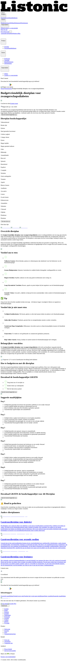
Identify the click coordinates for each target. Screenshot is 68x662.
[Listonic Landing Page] (34, 11)
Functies (3, 18)
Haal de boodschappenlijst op (8, 114)
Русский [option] (6, 623)
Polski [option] (6, 610)
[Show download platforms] (10, 32)
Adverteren (7, 641)
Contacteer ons (8, 643)
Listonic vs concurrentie (11, 28)
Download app (5, 31)
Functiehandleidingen (11, 18)
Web (11, 33)
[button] (3, 36)
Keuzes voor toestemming (8, 657)
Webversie (7, 629)
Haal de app (4, 29)
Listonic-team (14, 103)
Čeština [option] (6, 620)
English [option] (6, 609)
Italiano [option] (6, 621)
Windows (15, 33)
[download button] (5, 85)
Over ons (6, 640)
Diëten (2, 28)
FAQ (5, 632)
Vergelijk (8, 23)
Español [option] (6, 613)
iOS (6, 33)
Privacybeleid (8, 649)
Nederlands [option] (7, 615)
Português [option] (7, 617)
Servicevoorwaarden (10, 650)
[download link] (4, 603)
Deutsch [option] (6, 612)
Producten (3, 23)
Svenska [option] (6, 618)
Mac (19, 33)
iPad (9, 33)
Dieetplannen (24, 23)
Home (2, 88)
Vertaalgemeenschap (10, 634)
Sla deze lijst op (5, 221)
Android (3, 33)
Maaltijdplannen (15, 23)
